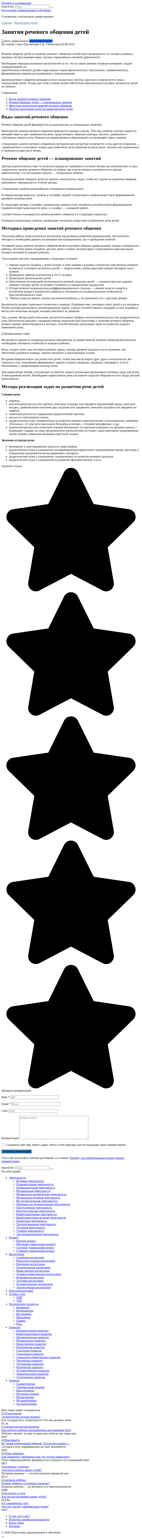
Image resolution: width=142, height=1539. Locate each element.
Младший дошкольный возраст (36, 1244)
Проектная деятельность (31, 1220)
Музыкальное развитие (30, 1340)
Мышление (23, 1317)
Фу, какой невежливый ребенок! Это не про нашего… (35, 1443)
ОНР (19, 1297)
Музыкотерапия (26, 1400)
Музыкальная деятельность (33, 1191)
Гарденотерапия (26, 1403)
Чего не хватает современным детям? (25, 1506)
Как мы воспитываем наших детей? (24, 1496)
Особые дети (17, 1294)
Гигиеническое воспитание (33, 1267)
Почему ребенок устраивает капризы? (25, 1483)
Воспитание (16, 1254)
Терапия (14, 1380)
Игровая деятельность (30, 1181)
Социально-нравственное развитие (38, 1357)
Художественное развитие (32, 1370)
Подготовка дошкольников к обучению (26, 10)
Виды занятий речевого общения (30, 99)
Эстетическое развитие (30, 1377)
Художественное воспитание (34, 1284)
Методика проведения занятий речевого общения (40, 105)
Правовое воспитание (30, 1277)
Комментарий (10, 1138)
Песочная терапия (27, 1393)
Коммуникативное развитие (34, 1334)
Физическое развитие (29, 1367)
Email (6, 1104)
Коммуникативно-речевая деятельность (41, 1217)
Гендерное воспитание (30, 1264)
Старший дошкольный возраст (35, 1250)
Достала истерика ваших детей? (21, 1470)
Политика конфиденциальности (29, 1519)
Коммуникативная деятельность (36, 1214)
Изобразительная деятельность (35, 1187)
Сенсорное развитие (29, 1350)
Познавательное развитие (32, 1330)
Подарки (14, 1526)
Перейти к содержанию (16, 3)
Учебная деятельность (30, 1230)
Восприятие (23, 1314)
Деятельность (17, 1177)
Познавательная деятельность (35, 1184)
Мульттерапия (25, 1397)
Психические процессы (24, 1304)
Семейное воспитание (30, 1257)
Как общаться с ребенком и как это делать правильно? (35, 1456)
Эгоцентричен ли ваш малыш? (20, 1416)
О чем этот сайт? (19, 1516)
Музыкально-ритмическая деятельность (41, 1194)
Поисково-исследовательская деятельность (43, 1204)
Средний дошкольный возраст (35, 1247)
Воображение (24, 1310)
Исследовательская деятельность (37, 1201)
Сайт (4, 1110)
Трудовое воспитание (29, 1280)
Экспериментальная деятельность (37, 1234)
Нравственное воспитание (33, 1270)
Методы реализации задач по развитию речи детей (41, 108)
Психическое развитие (30, 1347)
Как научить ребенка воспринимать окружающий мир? (36, 1430)
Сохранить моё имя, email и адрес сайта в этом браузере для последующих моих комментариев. (66, 1144)
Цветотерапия (25, 1390)
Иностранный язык (21, 1290)
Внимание (22, 1307)
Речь (19, 1324)
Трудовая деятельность (30, 1227)
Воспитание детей (41, 40)
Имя (5, 1097)
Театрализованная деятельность (36, 1224)
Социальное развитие (30, 1354)
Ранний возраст (26, 1240)
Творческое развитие (29, 1360)
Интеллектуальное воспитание (35, 1260)
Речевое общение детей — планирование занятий (40, 102)
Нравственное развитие (31, 1344)
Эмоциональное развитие (32, 1373)
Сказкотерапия (25, 1383)
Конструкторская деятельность (35, 1211)
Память (21, 1320)
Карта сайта (16, 1522)
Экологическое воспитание (33, 1287)
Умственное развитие (29, 1363)
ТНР (19, 1300)
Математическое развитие (32, 1337)
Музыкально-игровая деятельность (38, 1197)
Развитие (14, 1327)
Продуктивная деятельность (34, 1207)
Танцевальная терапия (30, 1387)
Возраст (14, 1237)
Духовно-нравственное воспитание (38, 1274)
